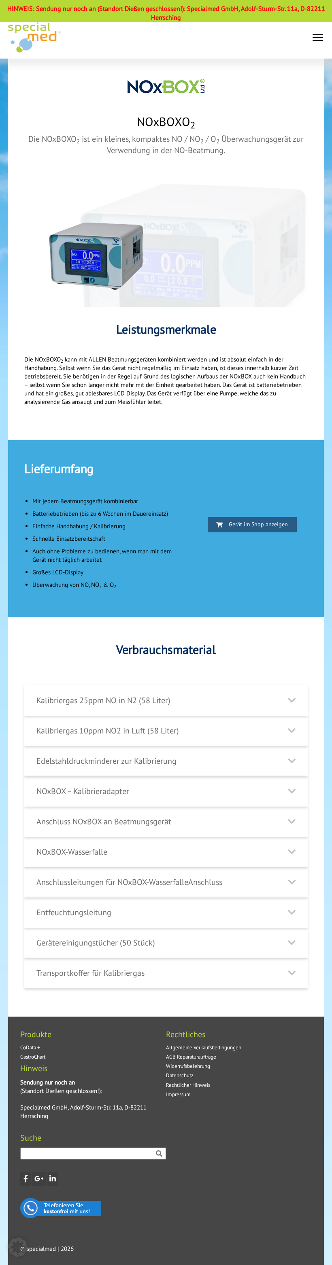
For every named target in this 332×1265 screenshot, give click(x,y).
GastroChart (32, 1056)
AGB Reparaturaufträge (191, 1056)
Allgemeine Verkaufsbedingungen (203, 1047)
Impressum (178, 1094)
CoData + (30, 1047)
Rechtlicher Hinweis (188, 1085)
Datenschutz (180, 1075)
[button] (318, 37)
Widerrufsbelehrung (188, 1066)
